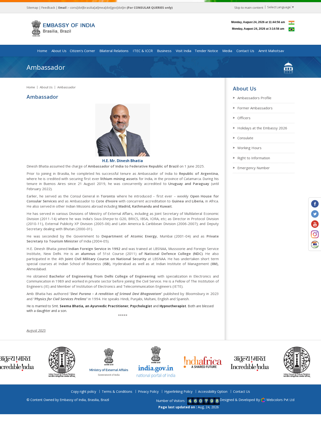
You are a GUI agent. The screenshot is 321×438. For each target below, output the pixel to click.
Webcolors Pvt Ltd (280, 399)
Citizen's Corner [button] (82, 50)
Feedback (48, 7)
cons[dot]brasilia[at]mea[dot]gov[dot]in (98, 7)
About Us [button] (59, 50)
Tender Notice (206, 50)
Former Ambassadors (255, 108)
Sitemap (32, 7)
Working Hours (249, 147)
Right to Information (253, 158)
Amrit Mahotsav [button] (271, 50)
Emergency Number (253, 167)
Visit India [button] (183, 50)
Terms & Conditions (117, 391)
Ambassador (66, 87)
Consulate (245, 137)
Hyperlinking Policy (178, 391)
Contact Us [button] (245, 50)
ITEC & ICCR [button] (143, 50)
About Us (46, 87)
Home (42, 50)
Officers (244, 117)
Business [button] (164, 50)
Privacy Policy (148, 391)
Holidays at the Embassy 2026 (262, 128)
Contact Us (241, 391)
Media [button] (227, 50)
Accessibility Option (212, 391)
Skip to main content (248, 7)
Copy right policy (83, 391)
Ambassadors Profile (254, 97)
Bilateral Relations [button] (114, 50)
